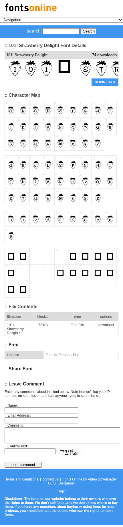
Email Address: (19, 415)
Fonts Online (72, 479)
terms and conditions (22, 479)
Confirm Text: (17, 446)
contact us (50, 479)
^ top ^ (62, 491)
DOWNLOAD (105, 82)
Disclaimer (66, 483)
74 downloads (104, 55)
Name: (12, 405)
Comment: (15, 425)
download (106, 325)
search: (34, 31)
